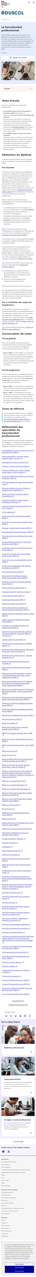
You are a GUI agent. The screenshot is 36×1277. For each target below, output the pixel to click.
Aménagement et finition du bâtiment (14, 462)
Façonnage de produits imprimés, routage (15, 592)
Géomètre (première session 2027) (13, 604)
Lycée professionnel (12, 1079)
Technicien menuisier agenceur (12, 962)
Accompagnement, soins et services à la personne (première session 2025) (18, 451)
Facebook (3, 1152)
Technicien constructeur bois (11, 893)
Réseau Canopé (5, 1180)
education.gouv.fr (5, 1164)
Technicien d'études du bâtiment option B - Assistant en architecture (16, 913)
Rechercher (29, 2)
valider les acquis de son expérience (17, 318)
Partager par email (25, 1016)
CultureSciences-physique (7, 1203)
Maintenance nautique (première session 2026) (17, 715)
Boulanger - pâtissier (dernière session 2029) (16, 528)
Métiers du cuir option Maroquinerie (13, 785)
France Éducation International (8, 1162)
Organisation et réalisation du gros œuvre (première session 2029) (15, 834)
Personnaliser (19, 1264)
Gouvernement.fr (5, 1225)
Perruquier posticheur (9, 843)
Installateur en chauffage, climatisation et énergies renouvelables (15, 627)
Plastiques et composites (10, 855)
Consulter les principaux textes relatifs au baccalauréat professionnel (17, 420)
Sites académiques (5, 1186)
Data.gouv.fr (4, 1223)
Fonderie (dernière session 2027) (12, 596)
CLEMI (2, 1183)
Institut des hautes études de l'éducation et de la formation (15, 1170)
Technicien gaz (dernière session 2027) (14, 952)
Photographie (6, 847)
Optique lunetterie (8, 819)
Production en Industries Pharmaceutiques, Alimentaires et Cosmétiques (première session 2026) (17, 879)
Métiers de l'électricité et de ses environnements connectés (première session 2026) (17, 760)
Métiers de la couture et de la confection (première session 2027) (15, 728)
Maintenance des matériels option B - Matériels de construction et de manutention (18, 651)
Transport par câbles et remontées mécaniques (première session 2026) (17, 989)
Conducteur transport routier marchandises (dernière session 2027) (16, 555)
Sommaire (7, 89)
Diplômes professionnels (14, 1047)
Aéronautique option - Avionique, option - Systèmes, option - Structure (15, 457)
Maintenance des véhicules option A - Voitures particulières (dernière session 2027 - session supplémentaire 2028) (17, 675)
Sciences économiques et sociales (9, 1211)
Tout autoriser (19, 1271)
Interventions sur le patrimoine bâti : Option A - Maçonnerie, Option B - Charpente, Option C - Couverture (17, 634)
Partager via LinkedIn (20, 1016)
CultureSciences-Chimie (7, 1192)
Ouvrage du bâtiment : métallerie (12, 839)
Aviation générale (7, 512)
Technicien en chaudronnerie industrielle (15, 928)
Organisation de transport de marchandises (16, 829)
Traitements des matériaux (10, 976)
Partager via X (11, 1016)
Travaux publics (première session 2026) (15, 994)
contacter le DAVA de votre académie (17, 328)
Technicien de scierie (8, 902)
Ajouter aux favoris (20, 57)
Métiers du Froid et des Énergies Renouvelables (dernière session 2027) (17, 794)
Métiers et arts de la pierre (10, 805)
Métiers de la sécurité (9, 751)
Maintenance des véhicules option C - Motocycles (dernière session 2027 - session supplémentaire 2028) (18, 691)
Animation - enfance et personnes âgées (15, 466)
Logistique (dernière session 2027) (13, 640)
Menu (33, 2)
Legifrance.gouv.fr (5, 1228)
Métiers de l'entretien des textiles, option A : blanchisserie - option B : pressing (16, 766)
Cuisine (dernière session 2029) (12, 572)
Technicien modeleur (8, 966)
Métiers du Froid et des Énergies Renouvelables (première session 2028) (17, 800)
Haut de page (19, 1141)
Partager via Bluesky (15, 1016)
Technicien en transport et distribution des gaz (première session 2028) (17, 947)
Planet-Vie (3, 1205)
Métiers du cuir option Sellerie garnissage (15, 789)
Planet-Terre (4, 1200)
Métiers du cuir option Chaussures (13, 781)
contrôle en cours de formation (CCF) (14, 235)
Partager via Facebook (6, 1016)
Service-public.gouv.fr (6, 1231)
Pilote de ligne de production (11, 851)
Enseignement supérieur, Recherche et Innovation (13, 1172)
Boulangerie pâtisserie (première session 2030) (16, 532)
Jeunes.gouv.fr (4, 1233)
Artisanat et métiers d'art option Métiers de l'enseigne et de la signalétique (16, 489)
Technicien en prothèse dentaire (12, 932)
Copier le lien (29, 1016)
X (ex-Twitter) (9, 1152)
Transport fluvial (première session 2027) (15, 984)
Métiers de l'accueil (8, 755)
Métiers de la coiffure (8, 723)
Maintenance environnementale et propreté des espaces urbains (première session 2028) (17, 698)
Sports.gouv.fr (4, 1236)
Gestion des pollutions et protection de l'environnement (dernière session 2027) (15, 609)
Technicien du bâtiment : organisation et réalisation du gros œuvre (15, 919)
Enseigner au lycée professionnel (17, 1120)
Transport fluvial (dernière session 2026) (14, 980)
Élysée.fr (3, 1220)
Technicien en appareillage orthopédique (15, 924)
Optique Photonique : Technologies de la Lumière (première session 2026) (18, 824)
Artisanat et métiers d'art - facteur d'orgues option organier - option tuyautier (16, 471)
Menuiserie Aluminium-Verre (11, 719)
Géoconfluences (5, 1213)
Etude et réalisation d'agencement (13, 588)
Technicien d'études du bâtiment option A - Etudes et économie (16, 907)
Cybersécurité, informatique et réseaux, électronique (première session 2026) (14, 577)
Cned (2, 1178)
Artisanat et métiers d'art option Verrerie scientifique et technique (15, 501)
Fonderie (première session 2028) (12, 600)
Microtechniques (7, 809)
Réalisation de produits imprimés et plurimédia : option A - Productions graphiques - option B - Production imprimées (17, 887)
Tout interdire (19, 1268)
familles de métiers (19, 127)
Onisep (3, 1175)
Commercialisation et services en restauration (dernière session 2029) (16, 543)
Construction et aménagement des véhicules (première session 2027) (16, 567)
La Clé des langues (5, 1195)
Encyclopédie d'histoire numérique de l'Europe (12, 1208)
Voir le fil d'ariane (5, 19)
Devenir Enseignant (6, 1167)
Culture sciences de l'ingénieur (8, 1197)
